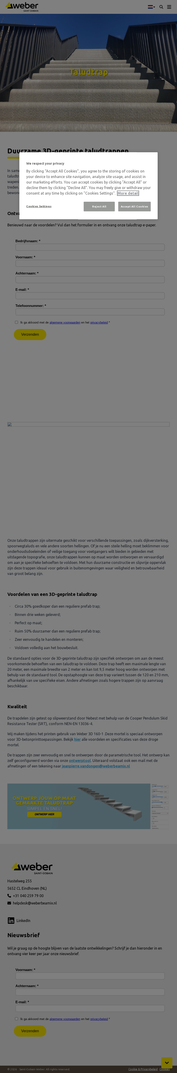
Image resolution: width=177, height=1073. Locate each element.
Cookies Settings (38, 206)
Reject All (99, 206)
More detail (128, 193)
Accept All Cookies (134, 206)
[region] (88, 185)
